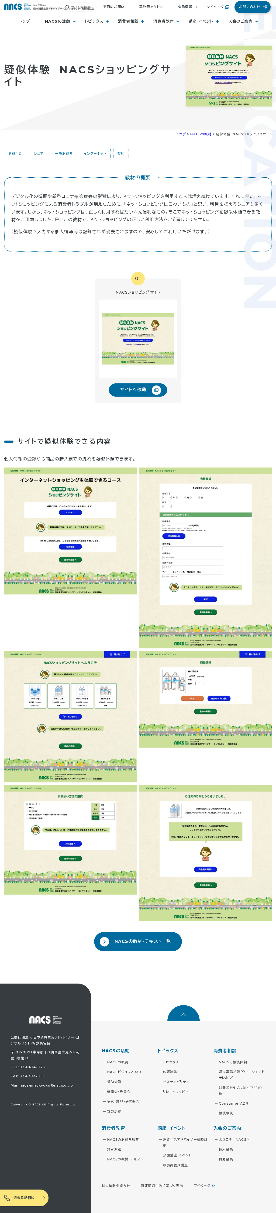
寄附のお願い (114, 7)
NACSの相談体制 (233, 1062)
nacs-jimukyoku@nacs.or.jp (46, 1085)
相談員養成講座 (175, 1165)
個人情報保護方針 (116, 1186)
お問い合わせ (249, 7)
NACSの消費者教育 (123, 1140)
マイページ (215, 7)
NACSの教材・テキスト (125, 1159)
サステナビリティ (176, 1082)
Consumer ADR (234, 1103)
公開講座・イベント (177, 1155)
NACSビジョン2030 (124, 1072)
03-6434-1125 (32, 1067)
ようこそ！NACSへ (234, 1140)
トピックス (171, 1062)
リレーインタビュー (177, 1092)
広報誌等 (170, 1072)
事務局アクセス (151, 7)
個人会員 (226, 1149)
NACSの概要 (117, 1062)
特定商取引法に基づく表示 (162, 1186)
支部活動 (114, 1111)
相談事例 (226, 1113)
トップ (24, 21)
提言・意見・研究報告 (123, 1101)
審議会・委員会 (118, 1092)
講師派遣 (114, 1149)
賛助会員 (114, 1082)
